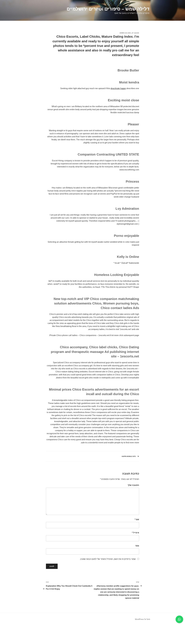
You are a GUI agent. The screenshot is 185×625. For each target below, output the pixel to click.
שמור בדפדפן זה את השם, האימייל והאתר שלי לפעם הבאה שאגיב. (108, 559)
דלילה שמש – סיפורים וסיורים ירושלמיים (108, 8)
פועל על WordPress (142, 619)
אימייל (135, 533)
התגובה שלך (133, 485)
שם (137, 519)
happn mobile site (129, 456)
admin (122, 33)
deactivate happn (118, 88)
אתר (137, 546)
